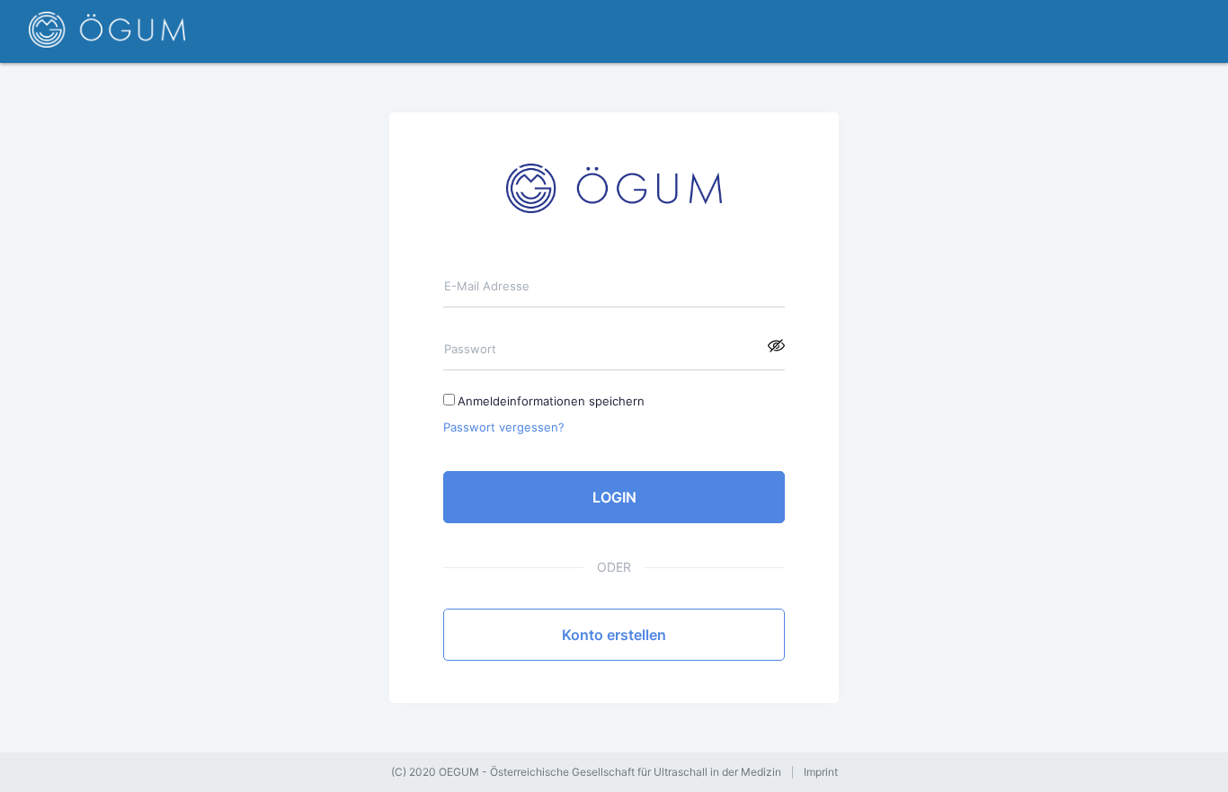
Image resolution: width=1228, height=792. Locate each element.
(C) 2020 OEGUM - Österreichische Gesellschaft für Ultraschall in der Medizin (586, 772)
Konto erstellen (614, 635)
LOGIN (614, 497)
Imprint (821, 772)
